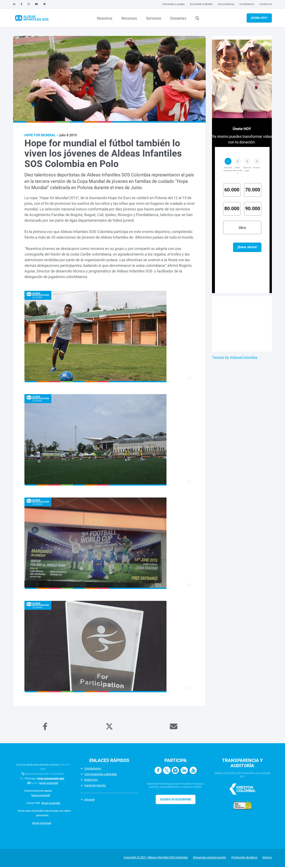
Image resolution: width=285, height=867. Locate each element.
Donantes (178, 18)
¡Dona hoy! (259, 17)
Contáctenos (92, 768)
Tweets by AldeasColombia (234, 357)
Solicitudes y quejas (173, 4)
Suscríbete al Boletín (201, 4)
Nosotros (104, 18)
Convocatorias (226, 4)
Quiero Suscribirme (175, 799)
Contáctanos (247, 4)
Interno (267, 857)
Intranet (89, 799)
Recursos (129, 18)
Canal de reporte (95, 785)
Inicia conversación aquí (50, 778)
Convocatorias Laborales (100, 774)
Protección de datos (244, 857)
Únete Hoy (91, 779)
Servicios (153, 18)
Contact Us (265, 4)
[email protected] (48, 783)
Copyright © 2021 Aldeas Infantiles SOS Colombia (156, 857)
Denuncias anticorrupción (209, 857)
